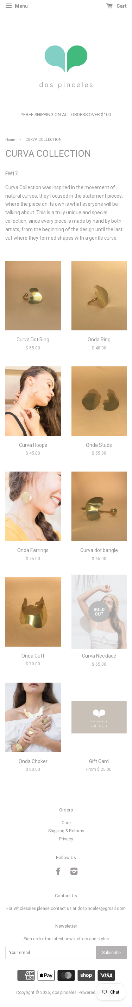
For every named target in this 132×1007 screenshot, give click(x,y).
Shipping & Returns (66, 830)
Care (66, 822)
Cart (121, 6)
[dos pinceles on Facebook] (58, 872)
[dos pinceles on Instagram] (74, 872)
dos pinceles (64, 992)
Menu (21, 6)
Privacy (66, 839)
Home (10, 139)
